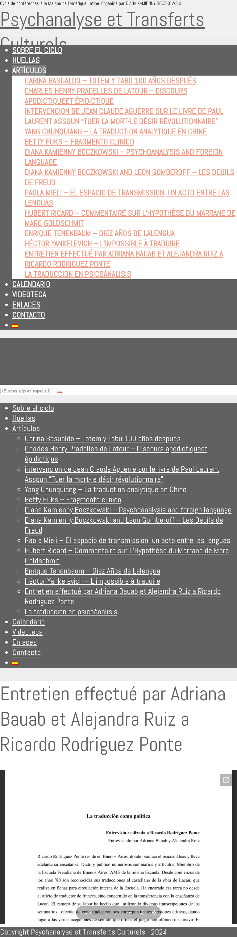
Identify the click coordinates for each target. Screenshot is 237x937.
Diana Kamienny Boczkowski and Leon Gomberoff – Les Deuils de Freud (124, 525)
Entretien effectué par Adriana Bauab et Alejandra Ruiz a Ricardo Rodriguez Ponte (123, 596)
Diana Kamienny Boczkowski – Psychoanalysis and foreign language (128, 510)
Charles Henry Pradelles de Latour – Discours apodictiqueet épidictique (106, 96)
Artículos (29, 70)
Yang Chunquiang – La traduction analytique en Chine (116, 131)
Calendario (31, 284)
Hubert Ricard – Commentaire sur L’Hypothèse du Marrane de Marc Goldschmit (127, 555)
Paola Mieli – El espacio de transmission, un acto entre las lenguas (127, 540)
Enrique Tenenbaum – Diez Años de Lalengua (100, 233)
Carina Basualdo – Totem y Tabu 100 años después (110, 81)
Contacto (28, 315)
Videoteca (29, 294)
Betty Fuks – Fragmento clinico (79, 142)
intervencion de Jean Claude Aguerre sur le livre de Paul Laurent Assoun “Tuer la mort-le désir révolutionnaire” (124, 116)
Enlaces (26, 305)
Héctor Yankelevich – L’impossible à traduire (102, 243)
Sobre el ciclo (37, 50)
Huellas (26, 60)
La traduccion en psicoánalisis (78, 274)
